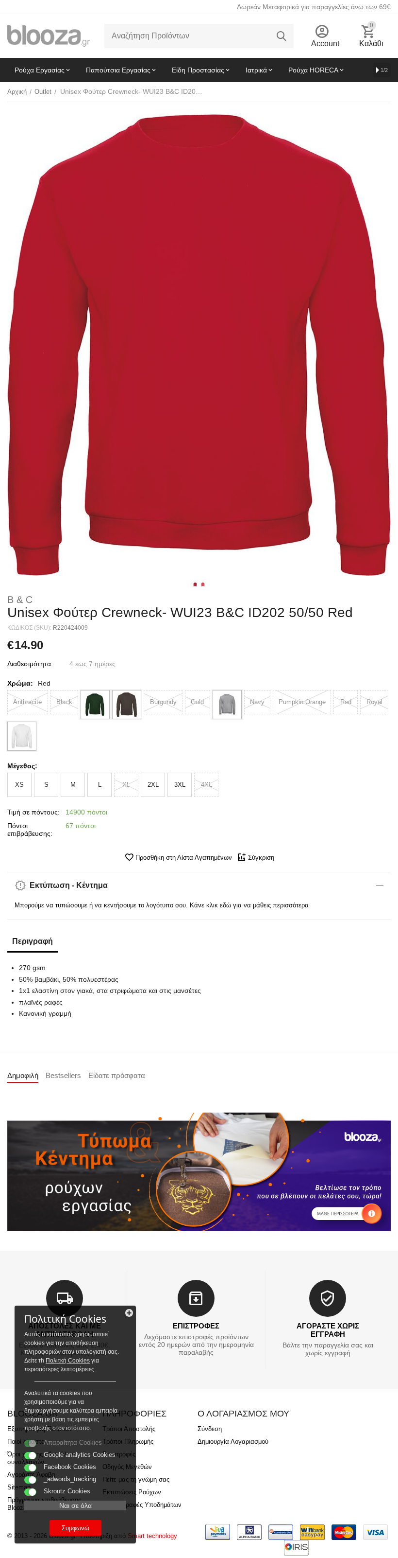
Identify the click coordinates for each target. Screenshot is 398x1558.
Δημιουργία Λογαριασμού (233, 1441)
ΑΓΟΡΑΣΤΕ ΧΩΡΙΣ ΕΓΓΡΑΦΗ (328, 1330)
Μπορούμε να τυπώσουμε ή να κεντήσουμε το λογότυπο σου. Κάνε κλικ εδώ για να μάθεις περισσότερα (162, 905)
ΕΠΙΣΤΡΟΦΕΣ (196, 1326)
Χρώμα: (20, 683)
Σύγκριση (261, 857)
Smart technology (152, 1536)
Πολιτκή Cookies (68, 1360)
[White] (21, 736)
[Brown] (126, 704)
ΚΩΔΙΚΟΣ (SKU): (29, 627)
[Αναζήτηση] (281, 36)
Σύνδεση (210, 1429)
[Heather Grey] (227, 704)
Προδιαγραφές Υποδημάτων (142, 1504)
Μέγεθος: (22, 766)
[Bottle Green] (95, 704)
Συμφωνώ (75, 1528)
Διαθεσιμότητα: (30, 664)
